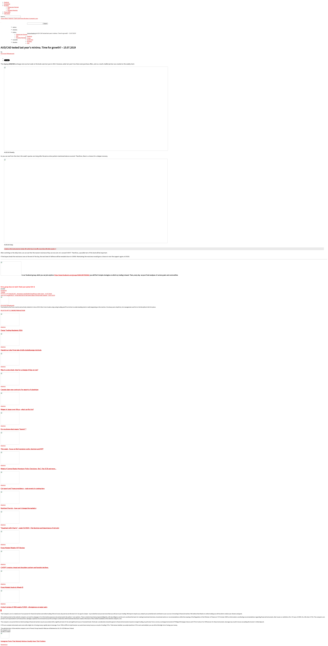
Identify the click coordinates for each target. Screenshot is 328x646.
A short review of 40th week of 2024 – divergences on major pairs (24, 607)
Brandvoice (4, 644)
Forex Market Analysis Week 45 (12, 587)
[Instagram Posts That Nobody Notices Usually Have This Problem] (5, 638)
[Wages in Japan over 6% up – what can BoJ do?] (10, 404)
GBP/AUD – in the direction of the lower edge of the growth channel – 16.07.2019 (31, 295)
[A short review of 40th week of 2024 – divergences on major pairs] (10, 602)
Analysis (6, 2)
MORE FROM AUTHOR (18, 310)
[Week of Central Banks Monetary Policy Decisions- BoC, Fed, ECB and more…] (10, 464)
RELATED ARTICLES (6, 310)
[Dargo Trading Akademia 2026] (10, 325)
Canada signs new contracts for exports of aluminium (19, 390)
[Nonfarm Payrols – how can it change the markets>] (10, 503)
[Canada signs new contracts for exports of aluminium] (10, 385)
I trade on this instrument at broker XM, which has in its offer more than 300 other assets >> (30, 249)
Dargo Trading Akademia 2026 (11, 330)
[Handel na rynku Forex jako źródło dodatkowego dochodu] (10, 345)
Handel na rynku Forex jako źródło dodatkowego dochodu (21, 350)
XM (9, 8)
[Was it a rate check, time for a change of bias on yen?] (10, 365)
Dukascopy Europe (13, 7)
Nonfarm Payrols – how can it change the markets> (19, 508)
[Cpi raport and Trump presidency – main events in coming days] (10, 483)
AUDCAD (30, 39)
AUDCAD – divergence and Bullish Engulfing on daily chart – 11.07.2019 (31, 293)
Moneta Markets (13, 10)
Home (29, 33)
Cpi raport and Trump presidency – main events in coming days (23, 488)
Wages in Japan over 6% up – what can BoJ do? (17, 409)
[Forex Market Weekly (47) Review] (10, 543)
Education (7, 13)
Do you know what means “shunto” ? (13, 429)
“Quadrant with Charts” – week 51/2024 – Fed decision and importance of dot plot (30, 528)
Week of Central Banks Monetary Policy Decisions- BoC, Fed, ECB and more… (28, 469)
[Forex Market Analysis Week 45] (10, 582)
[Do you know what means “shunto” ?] (10, 424)
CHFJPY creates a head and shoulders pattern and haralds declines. (25, 567)
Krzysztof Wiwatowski (7, 53)
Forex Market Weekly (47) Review (13, 548)
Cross (29, 38)
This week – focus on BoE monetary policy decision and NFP (22, 449)
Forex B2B (7, 12)
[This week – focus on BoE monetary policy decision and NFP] (10, 444)
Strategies (7, 4)
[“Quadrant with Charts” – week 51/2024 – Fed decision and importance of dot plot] (10, 523)
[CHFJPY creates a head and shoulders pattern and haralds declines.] (10, 562)
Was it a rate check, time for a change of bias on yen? (19, 370)
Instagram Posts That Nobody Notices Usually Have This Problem (23, 641)
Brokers (6, 5)
